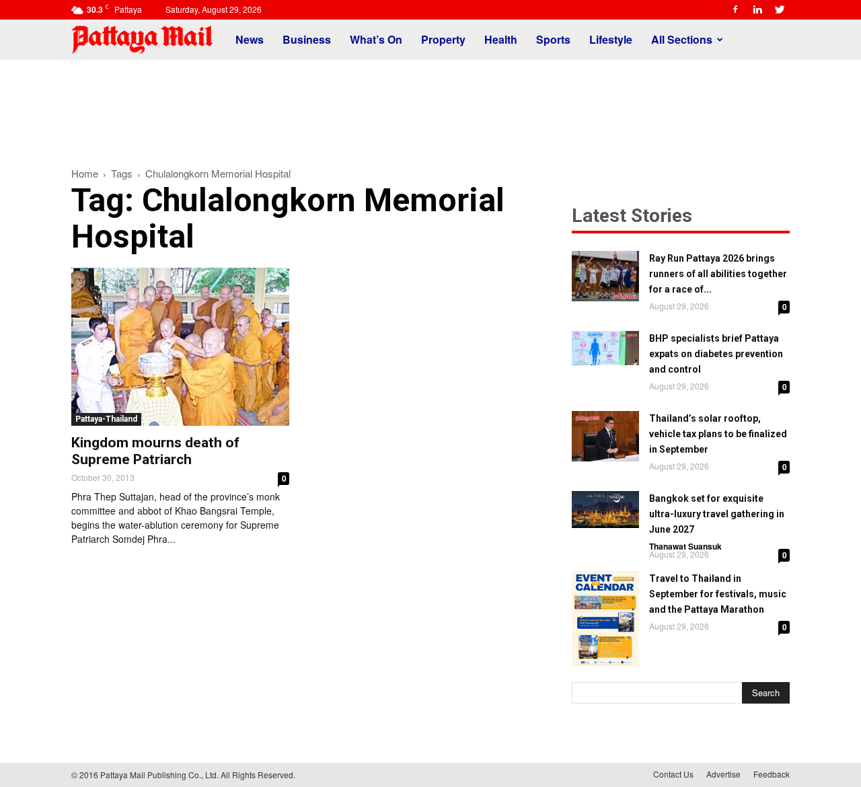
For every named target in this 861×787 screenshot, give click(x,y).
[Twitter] (780, 9)
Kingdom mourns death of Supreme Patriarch (155, 451)
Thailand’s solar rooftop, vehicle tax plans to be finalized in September (718, 434)
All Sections (681, 39)
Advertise (723, 774)
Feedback (771, 774)
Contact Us (673, 774)
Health (500, 39)
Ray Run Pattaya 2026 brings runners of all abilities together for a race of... (718, 274)
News (249, 39)
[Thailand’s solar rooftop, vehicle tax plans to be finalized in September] (605, 436)
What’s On (376, 39)
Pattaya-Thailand (106, 419)
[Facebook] (735, 9)
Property (443, 39)
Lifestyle (610, 39)
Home (84, 173)
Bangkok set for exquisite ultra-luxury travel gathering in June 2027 (716, 514)
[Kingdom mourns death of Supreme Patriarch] (180, 347)
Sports (553, 39)
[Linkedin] (757, 9)
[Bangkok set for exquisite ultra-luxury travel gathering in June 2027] (605, 509)
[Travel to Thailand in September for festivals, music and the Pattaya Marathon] (605, 619)
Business (307, 39)
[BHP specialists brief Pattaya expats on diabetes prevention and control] (605, 348)
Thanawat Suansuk (685, 546)
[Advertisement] (430, 106)
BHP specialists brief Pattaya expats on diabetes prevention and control (716, 354)
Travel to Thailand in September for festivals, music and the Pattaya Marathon (717, 594)
